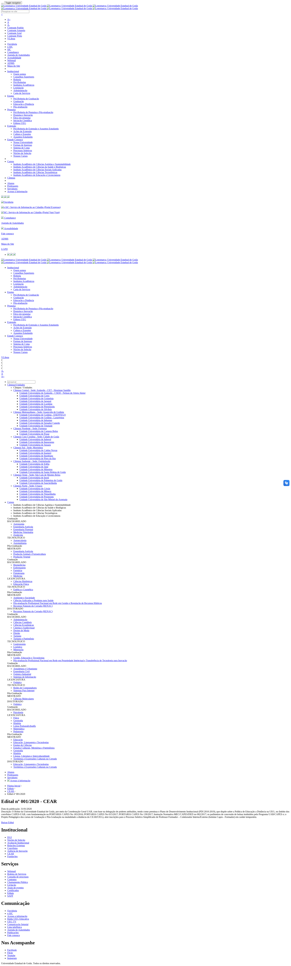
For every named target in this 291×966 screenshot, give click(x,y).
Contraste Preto (14, 36)
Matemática (18, 728)
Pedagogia (18, 731)
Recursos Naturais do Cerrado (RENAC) (33, 606)
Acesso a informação (17, 916)
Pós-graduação (20, 107)
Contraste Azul (14, 33)
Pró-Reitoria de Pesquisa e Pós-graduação (33, 112)
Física (16, 718)
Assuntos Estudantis (23, 137)
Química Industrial (22, 674)
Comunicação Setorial (17, 924)
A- (8, 25)
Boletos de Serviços (16, 874)
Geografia (18, 720)
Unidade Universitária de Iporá (34, 477)
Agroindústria (20, 543)
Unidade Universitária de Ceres (34, 395)
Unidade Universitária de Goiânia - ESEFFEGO (42, 415)
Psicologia (18, 712)
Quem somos (19, 74)
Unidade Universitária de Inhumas (35, 420)
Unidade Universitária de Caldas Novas (38, 450)
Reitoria (17, 79)
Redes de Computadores (25, 688)
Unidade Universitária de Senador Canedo (39, 423)
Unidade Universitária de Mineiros (35, 469)
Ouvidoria (12, 44)
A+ (8, 19)
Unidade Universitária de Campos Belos (38, 431)
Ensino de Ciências (22, 745)
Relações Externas (16, 845)
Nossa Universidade (23, 142)
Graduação (18, 101)
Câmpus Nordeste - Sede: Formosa (30, 428)
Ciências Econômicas (23, 625)
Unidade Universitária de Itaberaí (35, 439)
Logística (17, 647)
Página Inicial (13, 785)
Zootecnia (18, 535)
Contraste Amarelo (16, 30)
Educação (18, 739)
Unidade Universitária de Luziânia (35, 404)
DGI (9, 837)
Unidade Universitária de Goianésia (36, 398)
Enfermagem (19, 567)
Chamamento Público (17, 882)
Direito (16, 633)
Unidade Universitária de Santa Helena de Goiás (42, 472)
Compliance (13, 52)
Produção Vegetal (21, 556)
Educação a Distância (23, 104)
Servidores (12, 188)
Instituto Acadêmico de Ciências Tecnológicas (35, 172)
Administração (20, 90)
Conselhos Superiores (23, 77)
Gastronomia (19, 644)
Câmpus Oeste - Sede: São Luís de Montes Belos (36, 475)
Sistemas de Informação (24, 677)
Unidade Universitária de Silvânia (35, 409)
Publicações (13, 932)
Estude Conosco (15, 139)
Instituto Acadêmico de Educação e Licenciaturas (36, 175)
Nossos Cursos (20, 156)
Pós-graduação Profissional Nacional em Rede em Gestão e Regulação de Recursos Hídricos (57, 603)
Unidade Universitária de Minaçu (35, 491)
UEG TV (11, 921)
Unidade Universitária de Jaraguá (35, 401)
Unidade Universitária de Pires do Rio (37, 458)
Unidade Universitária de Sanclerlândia (38, 483)
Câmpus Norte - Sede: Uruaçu (27, 486)
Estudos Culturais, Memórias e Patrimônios (34, 748)
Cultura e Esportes (22, 134)
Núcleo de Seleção (22, 153)
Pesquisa (11, 109)
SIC (9, 49)
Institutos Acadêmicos (23, 85)
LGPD (4, 249)
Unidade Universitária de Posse (34, 434)
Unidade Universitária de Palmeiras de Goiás (40, 480)
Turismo (17, 636)
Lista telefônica (14, 927)
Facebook (12, 950)
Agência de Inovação (17, 851)
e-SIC (10, 46)
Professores (12, 186)
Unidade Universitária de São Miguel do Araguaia (43, 499)
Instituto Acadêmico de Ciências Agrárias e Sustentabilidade (42, 164)
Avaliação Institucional (18, 842)
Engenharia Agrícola (23, 526)
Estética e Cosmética (23, 589)
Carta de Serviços (21, 93)
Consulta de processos (17, 876)
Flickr (10, 952)
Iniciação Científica (22, 120)
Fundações (12, 856)
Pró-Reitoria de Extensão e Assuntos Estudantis (36, 128)
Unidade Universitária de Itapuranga (36, 442)
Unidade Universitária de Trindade (35, 425)
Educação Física (21, 584)
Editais (10, 788)
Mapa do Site (13, 66)
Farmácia (17, 570)
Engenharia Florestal (23, 529)
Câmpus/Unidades (16, 385)
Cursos (10, 161)
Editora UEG (19, 123)
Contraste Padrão (15, 27)
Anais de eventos (15, 887)
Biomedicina (19, 565)
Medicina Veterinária (23, 532)
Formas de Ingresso (22, 145)
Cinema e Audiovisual (24, 627)
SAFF (10, 896)
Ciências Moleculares (23, 698)
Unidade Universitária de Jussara (35, 445)
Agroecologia (19, 540)
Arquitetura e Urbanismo (25, 668)
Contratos (12, 879)
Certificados (13, 890)
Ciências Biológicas (22, 581)
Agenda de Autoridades (18, 55)
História (17, 723)
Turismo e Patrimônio (23, 638)
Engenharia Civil (21, 671)
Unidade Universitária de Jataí (33, 466)
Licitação (11, 885)
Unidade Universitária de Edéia (34, 464)
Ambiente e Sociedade (24, 597)
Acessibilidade (14, 57)
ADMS (10, 63)
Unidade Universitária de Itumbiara (36, 455)
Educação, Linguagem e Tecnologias (31, 742)
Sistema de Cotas (21, 147)
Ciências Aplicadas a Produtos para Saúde (33, 600)
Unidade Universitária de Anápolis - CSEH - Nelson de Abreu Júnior (52, 393)
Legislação (18, 87)
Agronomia (18, 524)
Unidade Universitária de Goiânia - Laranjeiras (41, 417)
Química (17, 682)
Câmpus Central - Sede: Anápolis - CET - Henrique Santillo (42, 390)
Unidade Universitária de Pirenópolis (37, 406)
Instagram (12, 958)
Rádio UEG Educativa (18, 919)
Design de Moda (21, 630)
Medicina (17, 576)
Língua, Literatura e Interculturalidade (31, 756)
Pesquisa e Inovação (23, 115)
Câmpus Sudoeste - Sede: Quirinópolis (31, 461)
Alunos (10, 183)
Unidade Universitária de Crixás (34, 488)
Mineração (18, 649)
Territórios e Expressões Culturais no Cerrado (35, 758)
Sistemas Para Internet (23, 690)
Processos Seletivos (22, 150)
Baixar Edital (7, 822)
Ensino (10, 96)
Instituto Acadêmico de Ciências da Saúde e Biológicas (39, 167)
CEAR (11, 791)
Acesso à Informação (17, 191)
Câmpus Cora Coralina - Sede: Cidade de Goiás (36, 436)
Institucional (13, 71)
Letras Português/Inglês (24, 726)
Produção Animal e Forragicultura (29, 554)
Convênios (12, 848)
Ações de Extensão (22, 131)
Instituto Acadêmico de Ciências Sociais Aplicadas (37, 169)
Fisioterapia (18, 573)
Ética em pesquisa (21, 117)
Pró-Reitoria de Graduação (26, 98)
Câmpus (11, 178)
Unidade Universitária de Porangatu (36, 496)
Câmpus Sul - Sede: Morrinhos (28, 447)
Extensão (11, 126)
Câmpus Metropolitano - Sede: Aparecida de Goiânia (38, 412)
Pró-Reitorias (19, 82)
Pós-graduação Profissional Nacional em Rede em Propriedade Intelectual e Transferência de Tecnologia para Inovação (70, 660)
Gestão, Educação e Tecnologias (28, 657)
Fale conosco (7, 233)
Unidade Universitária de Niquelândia (37, 494)
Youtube (11, 955)
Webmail (11, 60)
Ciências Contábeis (22, 622)
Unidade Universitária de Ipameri (35, 453)
